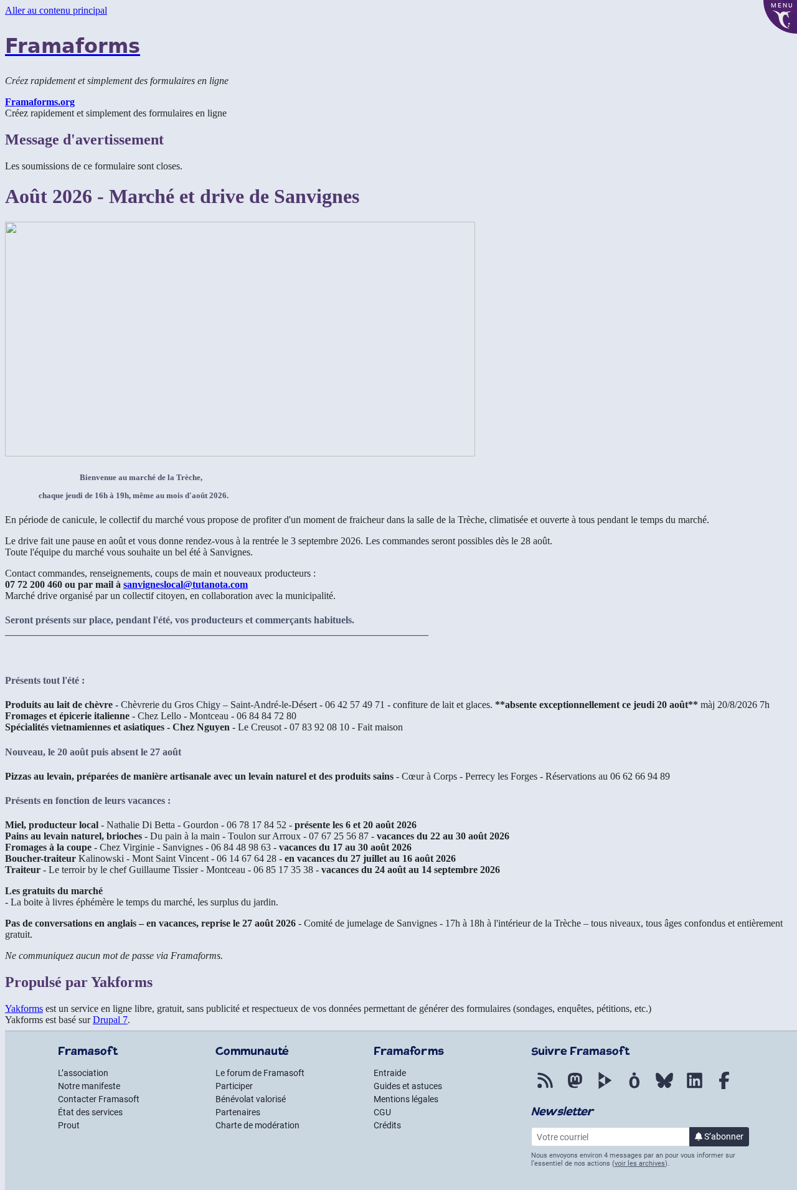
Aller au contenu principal (56, 10)
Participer (234, 1086)
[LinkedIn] (694, 1089)
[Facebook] (724, 1089)
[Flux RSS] (545, 1089)
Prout (69, 1125)
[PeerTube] (604, 1089)
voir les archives (640, 1163)
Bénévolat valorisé (250, 1099)
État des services (90, 1112)
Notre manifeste (89, 1086)
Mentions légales (406, 1099)
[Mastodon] (574, 1089)
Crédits (387, 1125)
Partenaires (237, 1112)
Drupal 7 (110, 1019)
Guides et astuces (408, 1086)
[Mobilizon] (634, 1089)
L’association (83, 1073)
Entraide (390, 1073)
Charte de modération (257, 1125)
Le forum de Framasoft (259, 1073)
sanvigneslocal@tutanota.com (185, 584)
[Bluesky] (664, 1089)
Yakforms (24, 1008)
